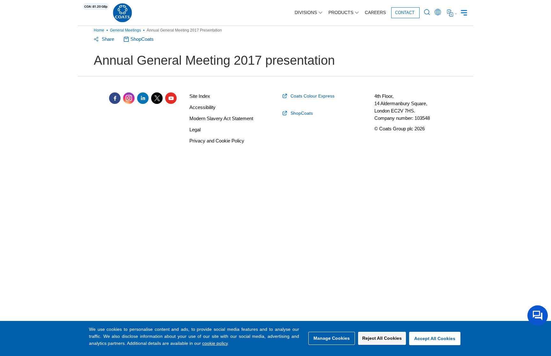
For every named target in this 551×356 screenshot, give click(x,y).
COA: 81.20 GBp (95, 6)
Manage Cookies (331, 338)
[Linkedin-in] (143, 98)
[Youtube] (171, 98)
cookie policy (215, 343)
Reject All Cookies (382, 338)
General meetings (125, 30)
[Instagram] (129, 98)
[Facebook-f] (115, 98)
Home (99, 30)
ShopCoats (142, 39)
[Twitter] (157, 98)
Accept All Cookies (434, 338)
